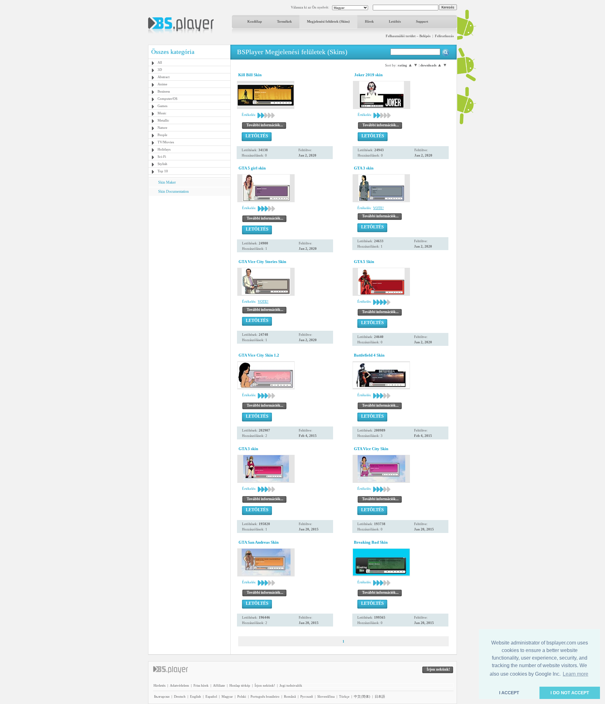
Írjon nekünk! (265, 685)
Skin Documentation (173, 191)
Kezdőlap (254, 21)
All (160, 62)
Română (290, 696)
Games (162, 106)
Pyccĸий (306, 696)
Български (162, 696)
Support (422, 21)
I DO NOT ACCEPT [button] (569, 692)
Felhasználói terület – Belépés (408, 36)
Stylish (162, 164)
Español (211, 696)
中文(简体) (362, 696)
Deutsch (180, 696)
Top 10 (163, 171)
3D (160, 70)
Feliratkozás (444, 36)
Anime (162, 84)
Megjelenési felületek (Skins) (328, 21)
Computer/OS (167, 98)
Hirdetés (159, 685)
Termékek (284, 21)
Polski (241, 696)
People (162, 135)
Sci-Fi (162, 156)
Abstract (164, 77)
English (195, 696)
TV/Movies (166, 142)
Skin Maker (167, 182)
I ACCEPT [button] (509, 692)
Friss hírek (201, 685)
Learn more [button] (575, 674)
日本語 (380, 696)
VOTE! (378, 208)
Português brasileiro (265, 696)
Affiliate (219, 685)
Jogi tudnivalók (290, 685)
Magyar (227, 696)
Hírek (369, 21)
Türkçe (344, 696)
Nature (162, 127)
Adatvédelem (179, 685)
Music (162, 113)
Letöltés (395, 21)
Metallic (163, 120)
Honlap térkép (239, 685)
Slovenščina (326, 696)
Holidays (164, 149)
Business (164, 91)
